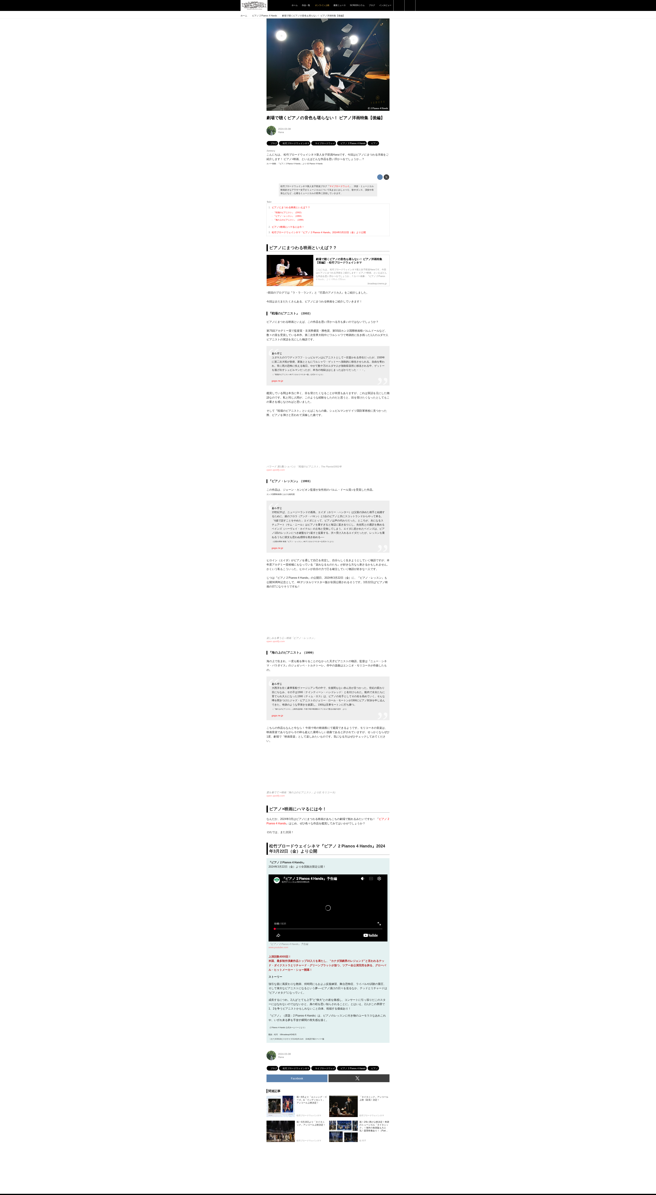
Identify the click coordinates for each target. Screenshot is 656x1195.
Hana (281, 132)
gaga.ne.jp (277, 380)
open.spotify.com (275, 469)
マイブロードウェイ (339, 186)
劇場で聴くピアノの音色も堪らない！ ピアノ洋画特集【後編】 (325, 117)
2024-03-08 (284, 129)
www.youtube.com (278, 947)
